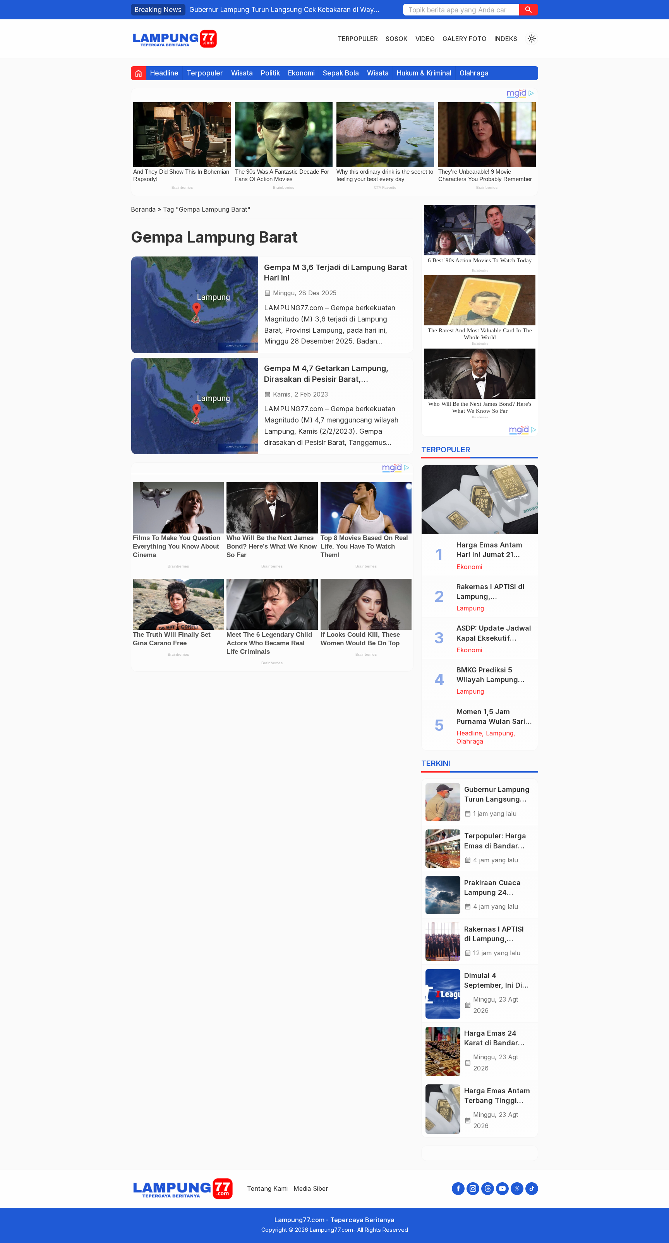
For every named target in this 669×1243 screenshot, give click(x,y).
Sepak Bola (341, 73)
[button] (528, 9)
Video (425, 39)
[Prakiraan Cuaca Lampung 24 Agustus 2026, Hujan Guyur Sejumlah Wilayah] (442, 895)
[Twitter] (517, 1188)
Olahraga (474, 73)
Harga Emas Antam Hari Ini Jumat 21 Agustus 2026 (489, 555)
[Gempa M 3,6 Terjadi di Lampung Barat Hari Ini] (194, 304)
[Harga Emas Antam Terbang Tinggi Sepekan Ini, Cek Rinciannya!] (442, 1109)
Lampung (470, 608)
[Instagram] (473, 1188)
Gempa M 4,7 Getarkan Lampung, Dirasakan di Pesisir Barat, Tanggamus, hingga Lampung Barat (329, 379)
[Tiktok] (531, 1188)
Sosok (397, 39)
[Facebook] (458, 1188)
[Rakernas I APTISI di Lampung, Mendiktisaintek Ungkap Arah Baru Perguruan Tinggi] (442, 941)
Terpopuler (358, 39)
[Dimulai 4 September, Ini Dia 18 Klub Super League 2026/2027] (442, 994)
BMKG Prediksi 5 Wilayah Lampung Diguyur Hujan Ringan (493, 680)
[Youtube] (502, 1188)
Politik (270, 73)
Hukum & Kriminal (424, 73)
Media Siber (310, 1188)
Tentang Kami (267, 1188)
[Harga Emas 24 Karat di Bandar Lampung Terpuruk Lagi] (442, 1051)
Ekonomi (301, 73)
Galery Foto (465, 39)
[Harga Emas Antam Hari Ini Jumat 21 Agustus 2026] (480, 500)
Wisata (242, 73)
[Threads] (487, 1188)
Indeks (505, 39)
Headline (164, 73)
